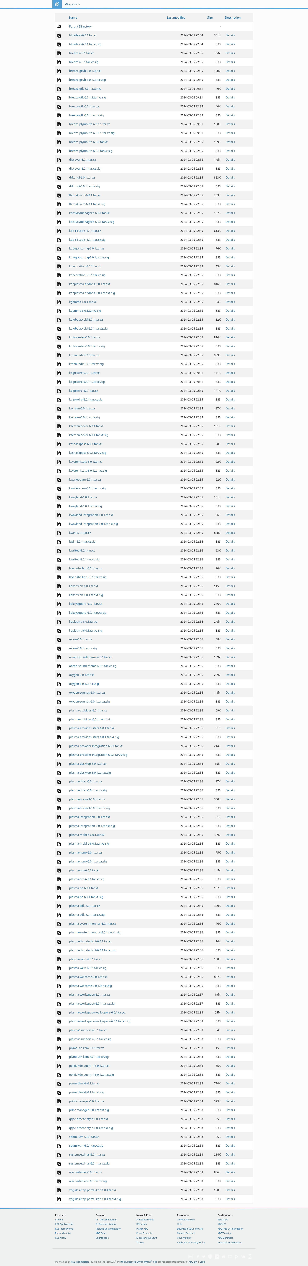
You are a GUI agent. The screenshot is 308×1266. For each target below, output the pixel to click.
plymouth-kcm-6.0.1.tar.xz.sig (89, 1057)
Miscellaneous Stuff (146, 1237)
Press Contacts (144, 1233)
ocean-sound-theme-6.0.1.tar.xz (90, 657)
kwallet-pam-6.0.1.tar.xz (85, 479)
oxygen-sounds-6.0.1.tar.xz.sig (89, 701)
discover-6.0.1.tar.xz (82, 160)
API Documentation (106, 1219)
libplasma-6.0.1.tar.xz (83, 622)
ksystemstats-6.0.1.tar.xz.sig (88, 471)
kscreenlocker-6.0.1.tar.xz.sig (88, 435)
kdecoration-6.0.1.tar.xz (85, 266)
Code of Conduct (186, 1233)
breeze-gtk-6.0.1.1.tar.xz (85, 89)
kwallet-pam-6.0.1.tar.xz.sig (87, 488)
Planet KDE (142, 1228)
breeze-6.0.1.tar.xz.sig (83, 62)
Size (210, 17)
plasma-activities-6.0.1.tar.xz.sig (90, 719)
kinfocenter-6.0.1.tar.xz (84, 337)
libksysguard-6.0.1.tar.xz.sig (87, 613)
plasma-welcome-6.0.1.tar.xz (88, 977)
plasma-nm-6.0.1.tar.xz (84, 870)
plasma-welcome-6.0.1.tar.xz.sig (90, 986)
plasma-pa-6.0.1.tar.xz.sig (86, 897)
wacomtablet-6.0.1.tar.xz (85, 1172)
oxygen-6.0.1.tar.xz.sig (84, 684)
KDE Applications (64, 1224)
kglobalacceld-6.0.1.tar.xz (86, 320)
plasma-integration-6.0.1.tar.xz (89, 817)
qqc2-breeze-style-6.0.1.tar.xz (88, 1119)
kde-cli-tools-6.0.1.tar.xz (85, 231)
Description (233, 17)
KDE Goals (101, 1233)
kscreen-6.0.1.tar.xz (82, 408)
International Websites (230, 1242)
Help (179, 1224)
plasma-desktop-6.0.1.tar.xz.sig (90, 773)
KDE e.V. (222, 1224)
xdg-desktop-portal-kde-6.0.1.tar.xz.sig (95, 1199)
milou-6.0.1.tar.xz (80, 639)
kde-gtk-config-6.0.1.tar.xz (86, 248)
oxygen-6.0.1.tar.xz (81, 675)
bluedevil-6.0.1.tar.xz (83, 35)
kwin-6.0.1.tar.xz (80, 533)
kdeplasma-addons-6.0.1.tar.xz (89, 284)
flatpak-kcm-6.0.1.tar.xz (85, 195)
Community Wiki (186, 1219)
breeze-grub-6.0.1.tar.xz (85, 71)
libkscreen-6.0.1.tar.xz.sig (86, 595)
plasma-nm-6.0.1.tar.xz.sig (86, 879)
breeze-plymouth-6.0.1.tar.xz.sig (90, 151)
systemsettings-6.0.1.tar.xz (87, 1154)
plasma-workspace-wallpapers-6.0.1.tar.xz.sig (99, 1021)
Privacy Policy (184, 1237)
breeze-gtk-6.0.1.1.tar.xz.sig (87, 97)
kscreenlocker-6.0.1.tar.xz (86, 426)
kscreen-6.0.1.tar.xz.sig (84, 417)
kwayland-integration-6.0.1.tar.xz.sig (93, 524)
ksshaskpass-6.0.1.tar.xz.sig (87, 453)
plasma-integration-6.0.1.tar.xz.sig (92, 826)
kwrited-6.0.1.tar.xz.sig (84, 559)
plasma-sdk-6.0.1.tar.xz (84, 906)
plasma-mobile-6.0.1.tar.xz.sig (89, 843)
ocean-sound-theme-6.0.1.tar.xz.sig (92, 666)
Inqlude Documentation (108, 1228)
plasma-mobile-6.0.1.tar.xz (86, 835)
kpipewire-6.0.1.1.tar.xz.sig (87, 382)
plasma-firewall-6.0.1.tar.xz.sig (89, 808)
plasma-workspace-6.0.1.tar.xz (89, 995)
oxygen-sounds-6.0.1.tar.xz (87, 692)
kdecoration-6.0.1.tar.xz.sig (87, 275)
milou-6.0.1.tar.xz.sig (83, 648)
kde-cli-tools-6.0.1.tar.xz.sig (87, 240)
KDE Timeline (224, 1233)
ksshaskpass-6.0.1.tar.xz (85, 444)
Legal (202, 1261)
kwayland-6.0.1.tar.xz (83, 497)
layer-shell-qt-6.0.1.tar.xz (85, 568)
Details (230, 35)
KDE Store (223, 1219)
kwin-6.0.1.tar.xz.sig (82, 541)
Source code (102, 1237)
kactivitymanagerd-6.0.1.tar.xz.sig (91, 222)
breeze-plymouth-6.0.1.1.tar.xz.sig (92, 133)
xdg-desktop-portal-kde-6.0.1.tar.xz (92, 1190)
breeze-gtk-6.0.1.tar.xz (84, 106)
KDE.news (141, 1224)
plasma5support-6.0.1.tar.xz (88, 1030)
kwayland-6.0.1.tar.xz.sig (85, 506)
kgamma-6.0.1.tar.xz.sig (85, 311)
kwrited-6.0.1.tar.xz (82, 550)
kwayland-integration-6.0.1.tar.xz (91, 515)
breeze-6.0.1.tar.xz (81, 53)
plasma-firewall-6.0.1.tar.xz (87, 799)
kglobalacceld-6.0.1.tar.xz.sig (88, 328)
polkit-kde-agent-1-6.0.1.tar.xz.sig (91, 1075)
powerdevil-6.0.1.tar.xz (84, 1083)
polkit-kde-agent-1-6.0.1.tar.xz (89, 1066)
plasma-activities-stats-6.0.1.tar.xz (91, 728)
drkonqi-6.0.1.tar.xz (82, 177)
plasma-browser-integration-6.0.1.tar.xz (96, 746)
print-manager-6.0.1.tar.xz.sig (89, 1110)
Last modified (176, 17)
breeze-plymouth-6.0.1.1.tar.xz (89, 124)
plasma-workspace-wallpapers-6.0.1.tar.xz (97, 1012)
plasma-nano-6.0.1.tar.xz (85, 852)
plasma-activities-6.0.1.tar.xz (88, 710)
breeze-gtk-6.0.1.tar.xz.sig (86, 115)
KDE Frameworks (64, 1228)
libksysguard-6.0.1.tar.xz (85, 604)
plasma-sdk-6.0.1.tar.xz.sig (87, 915)
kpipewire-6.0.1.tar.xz (83, 391)
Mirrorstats (72, 4)
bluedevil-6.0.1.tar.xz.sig (85, 44)
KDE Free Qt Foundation (230, 1228)
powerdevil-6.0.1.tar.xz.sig (86, 1092)
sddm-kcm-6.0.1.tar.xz (84, 1137)
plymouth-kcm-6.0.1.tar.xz (86, 1048)
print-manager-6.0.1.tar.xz (86, 1101)
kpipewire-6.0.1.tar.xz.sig (85, 399)
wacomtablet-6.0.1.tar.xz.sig (88, 1181)
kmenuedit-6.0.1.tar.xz (84, 355)
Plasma (59, 1219)
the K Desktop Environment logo (139, 1261)
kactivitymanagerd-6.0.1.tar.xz (89, 213)
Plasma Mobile (63, 1233)
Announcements (145, 1219)
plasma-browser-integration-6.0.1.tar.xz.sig (98, 755)
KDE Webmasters (80, 1261)
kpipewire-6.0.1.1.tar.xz (84, 373)
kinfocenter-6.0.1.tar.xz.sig (87, 346)
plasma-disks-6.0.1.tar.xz (85, 781)
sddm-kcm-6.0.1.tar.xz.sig (86, 1146)
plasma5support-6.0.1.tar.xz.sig (90, 1039)
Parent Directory (80, 26)
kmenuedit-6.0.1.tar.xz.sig (86, 364)
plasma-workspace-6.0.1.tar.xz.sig (92, 1003)
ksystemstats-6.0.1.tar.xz (85, 462)
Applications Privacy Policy (191, 1242)
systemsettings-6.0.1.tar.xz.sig (89, 1163)
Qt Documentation (106, 1224)
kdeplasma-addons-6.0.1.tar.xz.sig (92, 293)
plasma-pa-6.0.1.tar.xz (84, 888)
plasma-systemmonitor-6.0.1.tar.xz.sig (94, 932)
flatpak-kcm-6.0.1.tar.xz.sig (87, 204)
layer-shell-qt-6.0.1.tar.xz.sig (88, 577)
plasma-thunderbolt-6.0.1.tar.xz (90, 941)
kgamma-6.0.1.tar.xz (82, 302)
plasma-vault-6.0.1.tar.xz (85, 959)
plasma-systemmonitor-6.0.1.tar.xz (92, 924)
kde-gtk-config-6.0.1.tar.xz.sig (89, 257)
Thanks (140, 1242)
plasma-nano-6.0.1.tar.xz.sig (88, 861)
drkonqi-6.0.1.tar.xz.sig (84, 186)
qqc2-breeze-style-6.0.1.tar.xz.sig (91, 1128)
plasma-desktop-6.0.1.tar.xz (87, 764)
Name (73, 17)
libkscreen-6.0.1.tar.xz (83, 586)
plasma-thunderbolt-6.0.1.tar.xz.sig (92, 950)
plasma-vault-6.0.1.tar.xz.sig (87, 968)
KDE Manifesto (225, 1237)
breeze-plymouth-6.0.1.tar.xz (88, 142)
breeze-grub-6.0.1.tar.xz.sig (87, 80)
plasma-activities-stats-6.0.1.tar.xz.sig (94, 737)
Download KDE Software (190, 1228)
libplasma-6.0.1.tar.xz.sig (85, 630)
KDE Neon (60, 1237)
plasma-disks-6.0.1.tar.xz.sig (88, 790)
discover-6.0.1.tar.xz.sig (85, 168)
